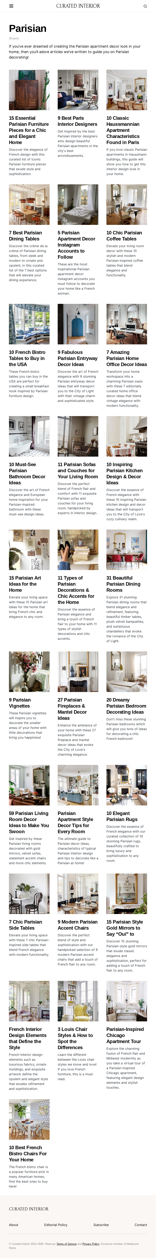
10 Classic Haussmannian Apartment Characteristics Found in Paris (123, 130)
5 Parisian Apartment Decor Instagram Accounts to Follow (76, 245)
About (13, 1225)
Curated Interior (78, 6)
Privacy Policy (90, 1243)
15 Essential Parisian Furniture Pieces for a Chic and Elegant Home (29, 130)
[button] (11, 6)
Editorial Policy (55, 1225)
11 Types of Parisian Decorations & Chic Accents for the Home (76, 590)
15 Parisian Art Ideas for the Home (25, 584)
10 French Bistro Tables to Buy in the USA (27, 358)
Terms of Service (66, 1243)
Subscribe (101, 1225)
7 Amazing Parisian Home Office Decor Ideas (126, 358)
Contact (141, 1225)
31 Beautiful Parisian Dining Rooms (123, 584)
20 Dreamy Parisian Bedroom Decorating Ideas (126, 706)
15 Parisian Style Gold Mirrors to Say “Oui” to (124, 928)
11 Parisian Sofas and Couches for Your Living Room (78, 470)
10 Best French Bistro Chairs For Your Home (28, 1153)
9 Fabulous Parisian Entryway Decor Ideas (78, 358)
